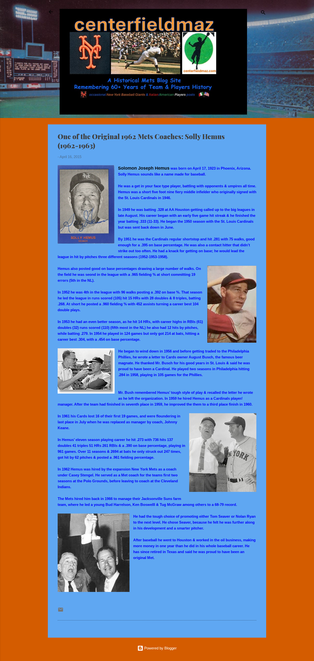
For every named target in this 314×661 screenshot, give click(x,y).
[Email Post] (61, 611)
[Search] (263, 13)
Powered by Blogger (160, 648)
